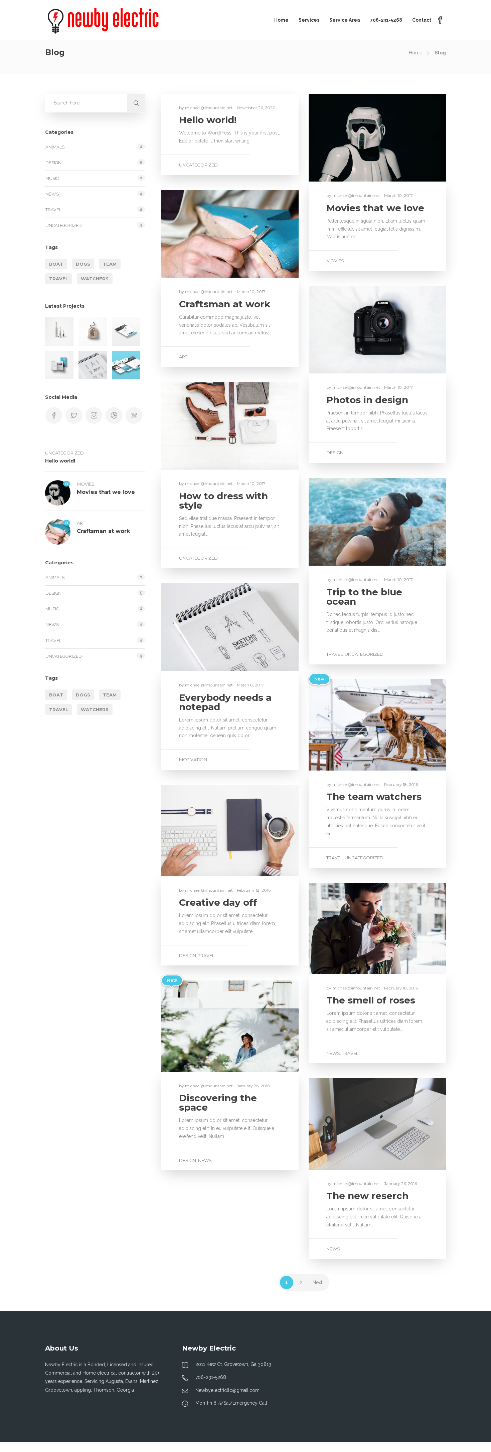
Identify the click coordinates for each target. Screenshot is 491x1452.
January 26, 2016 (253, 1085)
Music (52, 178)
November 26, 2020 (256, 107)
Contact (421, 20)
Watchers (95, 278)
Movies (335, 260)
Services (309, 20)
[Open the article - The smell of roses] (343, 928)
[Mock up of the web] (126, 331)
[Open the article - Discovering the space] (195, 1026)
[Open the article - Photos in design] (343, 329)
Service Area (344, 20)
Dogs (83, 264)
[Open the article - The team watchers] (343, 725)
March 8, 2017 (250, 684)
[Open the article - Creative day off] (195, 830)
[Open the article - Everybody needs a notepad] (195, 627)
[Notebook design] (92, 365)
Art (183, 356)
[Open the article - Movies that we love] (343, 138)
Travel (334, 654)
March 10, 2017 (398, 195)
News (333, 1053)
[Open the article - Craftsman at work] (195, 234)
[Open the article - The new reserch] (343, 1124)
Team (110, 264)
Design (334, 452)
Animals (54, 147)
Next (317, 1282)
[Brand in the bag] (92, 331)
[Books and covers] (59, 365)
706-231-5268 (386, 20)
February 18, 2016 (401, 784)
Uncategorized (198, 165)
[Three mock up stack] (126, 365)
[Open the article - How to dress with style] (195, 426)
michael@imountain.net (209, 107)
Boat (56, 264)
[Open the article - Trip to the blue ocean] (343, 522)
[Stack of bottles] (59, 331)
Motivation (193, 759)
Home (281, 20)
